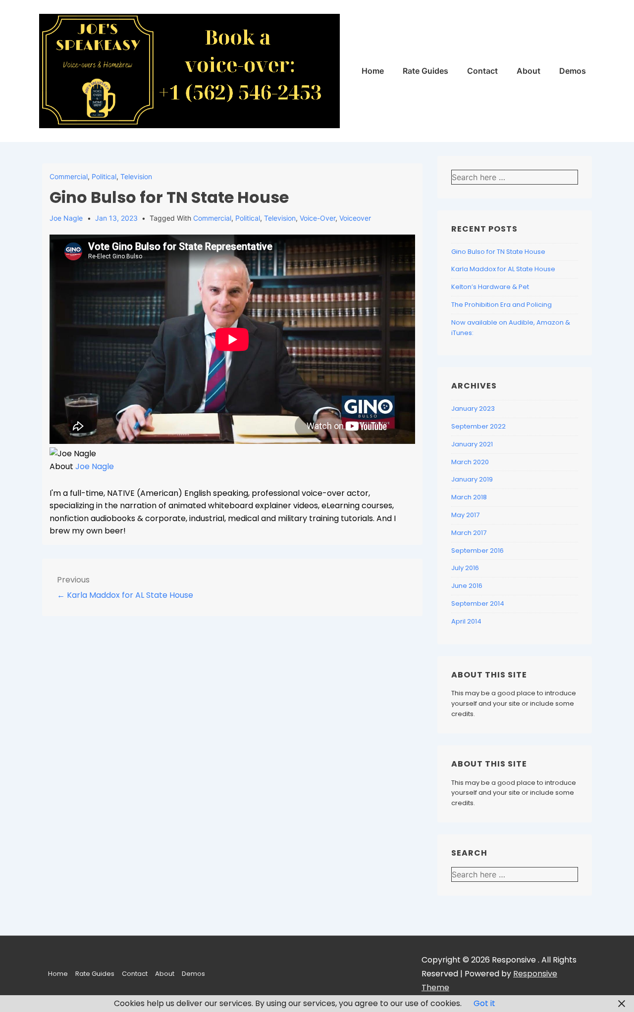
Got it (484, 1003)
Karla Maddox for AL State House (503, 269)
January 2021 (472, 444)
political (247, 218)
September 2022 (478, 426)
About (528, 71)
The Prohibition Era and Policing (501, 304)
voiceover (355, 218)
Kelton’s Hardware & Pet (490, 286)
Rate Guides (425, 71)
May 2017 (465, 515)
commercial (212, 218)
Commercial (69, 176)
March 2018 (469, 497)
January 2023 (473, 408)
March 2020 (470, 462)
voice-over (317, 218)
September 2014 (477, 603)
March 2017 (468, 532)
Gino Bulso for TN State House (498, 251)
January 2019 (472, 479)
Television (136, 176)
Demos (572, 71)
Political (104, 176)
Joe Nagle (94, 466)
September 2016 (477, 550)
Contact (482, 71)
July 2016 (465, 568)
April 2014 (466, 621)
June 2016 (466, 585)
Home (373, 71)
